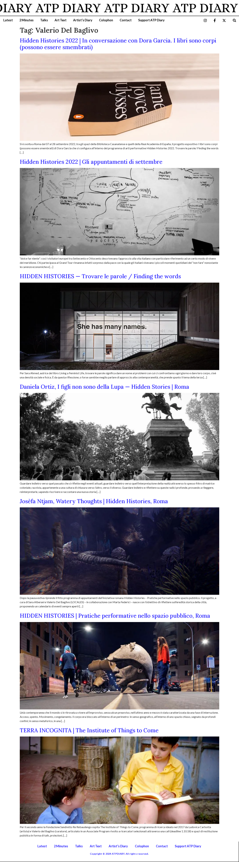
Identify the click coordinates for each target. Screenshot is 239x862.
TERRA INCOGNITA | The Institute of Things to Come (89, 730)
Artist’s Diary (82, 20)
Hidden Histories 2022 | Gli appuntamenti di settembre (91, 161)
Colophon (106, 20)
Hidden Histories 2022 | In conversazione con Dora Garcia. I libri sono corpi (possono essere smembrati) (118, 44)
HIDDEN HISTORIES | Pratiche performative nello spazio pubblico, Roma (115, 615)
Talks (44, 20)
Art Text (60, 20)
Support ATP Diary (151, 20)
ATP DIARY (41, 8)
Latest (8, 20)
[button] (234, 20)
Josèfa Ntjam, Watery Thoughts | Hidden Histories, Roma (94, 501)
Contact (126, 20)
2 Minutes (26, 20)
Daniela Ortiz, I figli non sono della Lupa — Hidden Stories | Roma (104, 386)
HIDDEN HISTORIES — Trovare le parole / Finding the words (100, 276)
